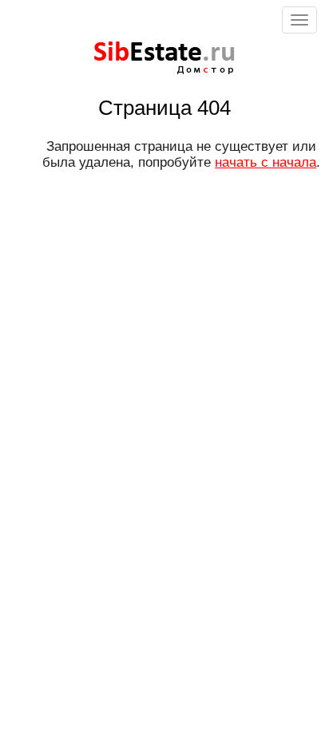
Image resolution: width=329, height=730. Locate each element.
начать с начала (265, 162)
